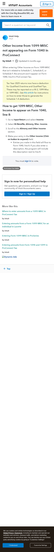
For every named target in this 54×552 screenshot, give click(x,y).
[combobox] (26, 25)
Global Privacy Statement (12, 533)
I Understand (13, 545)
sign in (28, 161)
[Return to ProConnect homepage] (20, 3)
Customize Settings (40, 545)
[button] (4, 3)
